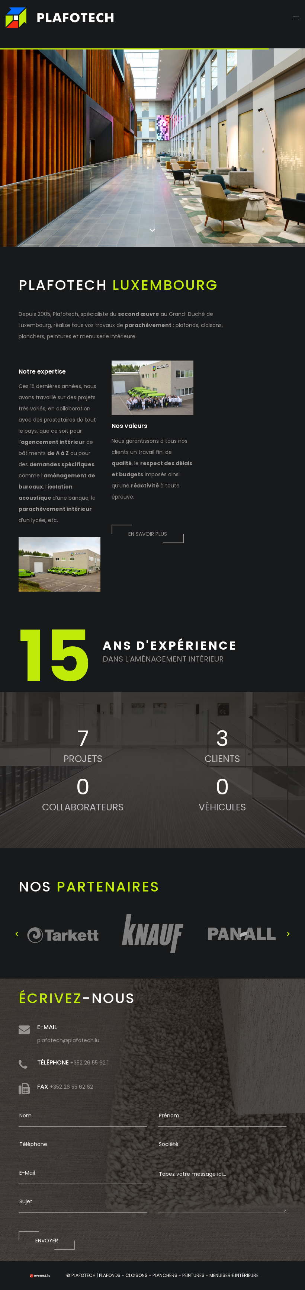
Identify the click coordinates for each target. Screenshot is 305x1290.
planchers (31, 336)
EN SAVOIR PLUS (147, 534)
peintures (59, 336)
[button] (16, 934)
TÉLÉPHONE (53, 1062)
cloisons (211, 325)
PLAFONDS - (112, 1275)
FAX (42, 1086)
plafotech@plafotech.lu (68, 1040)
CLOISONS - (138, 1275)
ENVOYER (46, 1240)
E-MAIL (47, 1027)
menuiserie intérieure (107, 336)
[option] (63, 934)
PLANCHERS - (167, 1275)
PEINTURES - (195, 1275)
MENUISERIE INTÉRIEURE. (234, 1275)
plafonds (187, 325)
